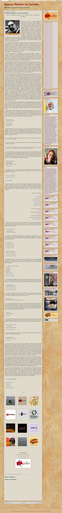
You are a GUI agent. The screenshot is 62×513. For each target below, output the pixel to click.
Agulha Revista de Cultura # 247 (48, 61)
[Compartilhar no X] (25, 474)
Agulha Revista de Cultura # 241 (48, 52)
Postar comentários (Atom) (24, 505)
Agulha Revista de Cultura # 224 (48, 28)
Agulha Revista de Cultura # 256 (48, 74)
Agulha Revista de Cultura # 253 (48, 69)
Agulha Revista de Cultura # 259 (48, 78)
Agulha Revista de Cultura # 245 (48, 58)
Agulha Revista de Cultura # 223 (48, 26)
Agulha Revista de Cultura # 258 (48, 77)
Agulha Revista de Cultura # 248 (48, 62)
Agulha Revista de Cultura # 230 (48, 36)
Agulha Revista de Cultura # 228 (48, 33)
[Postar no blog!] (24, 474)
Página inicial (23, 502)
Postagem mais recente (8, 502)
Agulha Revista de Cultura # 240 (48, 51)
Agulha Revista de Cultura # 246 (48, 59)
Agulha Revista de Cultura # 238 (48, 48)
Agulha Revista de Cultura (21, 4)
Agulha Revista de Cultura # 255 (48, 72)
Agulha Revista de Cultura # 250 (48, 65)
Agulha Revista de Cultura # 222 (48, 25)
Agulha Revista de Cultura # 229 (48, 35)
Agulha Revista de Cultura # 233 (48, 41)
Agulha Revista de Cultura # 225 (48, 29)
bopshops (43, 511)
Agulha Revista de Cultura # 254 (48, 71)
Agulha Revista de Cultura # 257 (48, 75)
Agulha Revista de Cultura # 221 (48, 23)
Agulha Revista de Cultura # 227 (48, 32)
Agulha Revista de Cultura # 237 (48, 46)
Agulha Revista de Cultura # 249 (48, 64)
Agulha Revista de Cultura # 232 (48, 39)
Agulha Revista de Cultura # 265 (48, 87)
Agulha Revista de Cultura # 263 (48, 84)
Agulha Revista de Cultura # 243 (48, 55)
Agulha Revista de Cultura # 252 (48, 68)
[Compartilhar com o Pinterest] (27, 474)
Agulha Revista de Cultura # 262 (48, 82)
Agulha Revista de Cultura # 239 (48, 49)
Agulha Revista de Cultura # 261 (48, 81)
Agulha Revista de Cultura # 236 (48, 45)
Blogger (50, 511)
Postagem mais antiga (38, 502)
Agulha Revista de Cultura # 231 (48, 38)
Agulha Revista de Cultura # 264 (48, 85)
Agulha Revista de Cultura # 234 (48, 42)
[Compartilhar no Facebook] (26, 474)
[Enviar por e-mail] (23, 474)
